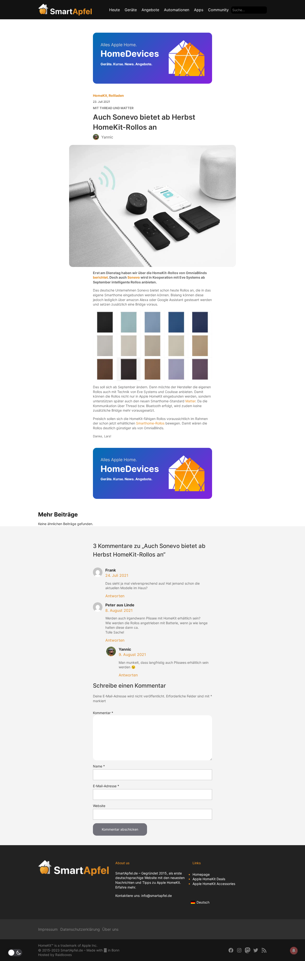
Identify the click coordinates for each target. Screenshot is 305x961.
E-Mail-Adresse (106, 786)
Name (99, 766)
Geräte (131, 9)
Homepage (201, 874)
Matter (190, 401)
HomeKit (100, 95)
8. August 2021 (118, 610)
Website (99, 806)
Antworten (114, 595)
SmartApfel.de (126, 873)
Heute (114, 9)
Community (218, 9)
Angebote (150, 9)
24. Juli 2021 (116, 575)
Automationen (176, 9)
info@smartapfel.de (156, 896)
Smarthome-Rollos (150, 423)
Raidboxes (63, 955)
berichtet (100, 277)
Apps (198, 9)
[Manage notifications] (294, 950)
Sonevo (133, 277)
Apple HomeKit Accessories (214, 884)
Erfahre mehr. (125, 887)
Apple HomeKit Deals (209, 879)
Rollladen (116, 95)
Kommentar (103, 713)
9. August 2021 (132, 654)
